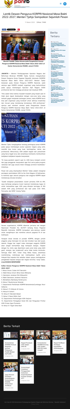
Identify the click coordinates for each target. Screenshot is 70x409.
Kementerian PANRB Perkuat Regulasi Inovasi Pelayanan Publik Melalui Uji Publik (58, 45)
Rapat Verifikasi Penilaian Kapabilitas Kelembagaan (57, 61)
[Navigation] (60, 3)
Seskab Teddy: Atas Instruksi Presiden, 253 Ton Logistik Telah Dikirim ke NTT (58, 88)
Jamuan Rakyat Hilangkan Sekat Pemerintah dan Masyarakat (58, 101)
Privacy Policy (35, 404)
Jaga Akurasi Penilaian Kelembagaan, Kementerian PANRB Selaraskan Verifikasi (58, 67)
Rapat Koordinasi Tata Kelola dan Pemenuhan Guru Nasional (57, 95)
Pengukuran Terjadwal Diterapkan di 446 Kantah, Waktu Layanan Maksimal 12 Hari (57, 81)
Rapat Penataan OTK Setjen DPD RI (58, 51)
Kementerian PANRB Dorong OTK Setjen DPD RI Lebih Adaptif (58, 56)
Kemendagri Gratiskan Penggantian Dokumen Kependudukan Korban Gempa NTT (57, 74)
